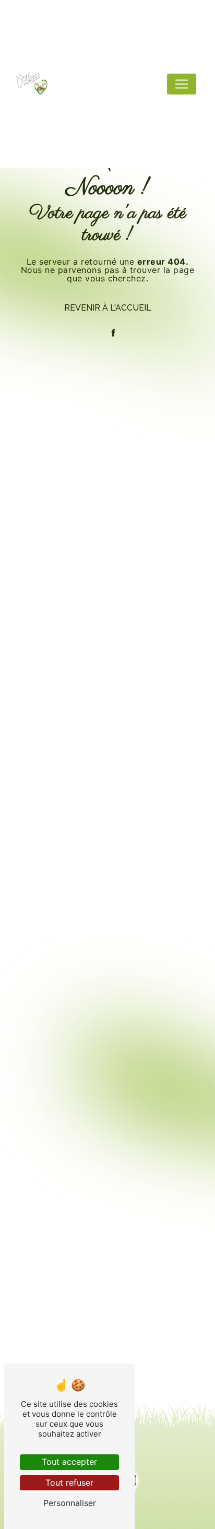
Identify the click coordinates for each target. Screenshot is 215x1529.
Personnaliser (69, 1503)
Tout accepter (69, 1461)
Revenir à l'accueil (107, 308)
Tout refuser (69, 1482)
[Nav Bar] (181, 84)
